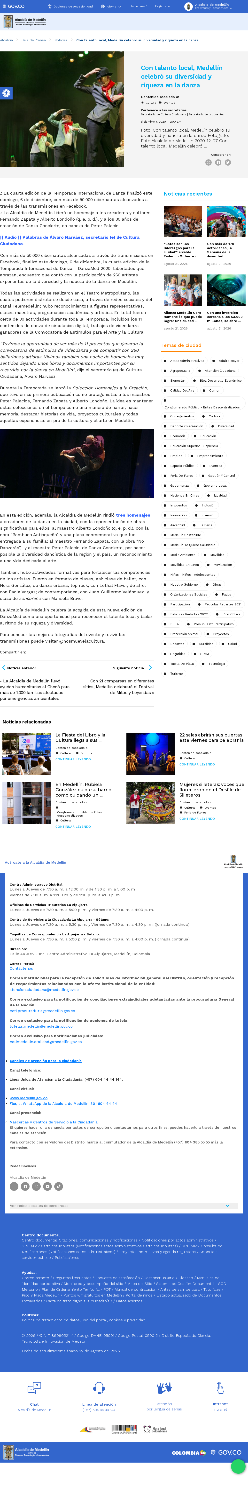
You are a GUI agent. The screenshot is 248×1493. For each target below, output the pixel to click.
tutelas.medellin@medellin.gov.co (41, 1026)
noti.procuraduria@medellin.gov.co (42, 1011)
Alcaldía (6, 40)
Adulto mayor (229, 361)
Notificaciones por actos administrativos (177, 1240)
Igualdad (220, 495)
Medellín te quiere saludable (192, 545)
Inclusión (209, 505)
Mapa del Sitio (140, 1283)
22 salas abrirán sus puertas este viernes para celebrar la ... (211, 740)
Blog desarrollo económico (221, 380)
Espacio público (182, 466)
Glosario (186, 1278)
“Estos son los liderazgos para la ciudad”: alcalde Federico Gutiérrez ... (182, 250)
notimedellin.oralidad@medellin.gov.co (46, 1041)
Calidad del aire (182, 390)
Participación (180, 604)
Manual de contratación (136, 1289)
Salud (232, 644)
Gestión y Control (221, 475)
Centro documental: (40, 1240)
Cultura (151, 102)
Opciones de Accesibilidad (73, 6)
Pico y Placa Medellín (41, 1295)
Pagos (226, 594)
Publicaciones (67, 1257)
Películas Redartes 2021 (223, 604)
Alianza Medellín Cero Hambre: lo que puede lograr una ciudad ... (183, 317)
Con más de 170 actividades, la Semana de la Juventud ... (220, 250)
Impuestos (178, 505)
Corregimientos (182, 416)
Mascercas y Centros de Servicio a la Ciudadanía (54, 1122)
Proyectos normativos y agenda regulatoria (157, 1251)
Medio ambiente (182, 555)
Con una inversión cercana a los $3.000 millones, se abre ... (225, 317)
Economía (178, 436)
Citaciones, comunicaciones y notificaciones (98, 1240)
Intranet (220, 1409)
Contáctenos (21, 968)
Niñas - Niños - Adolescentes (192, 574)
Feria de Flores (182, 475)
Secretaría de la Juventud (207, 114)
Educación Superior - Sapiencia (194, 446)
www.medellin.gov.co (28, 1098)
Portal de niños (140, 1295)
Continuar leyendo (73, 759)
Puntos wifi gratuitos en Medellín (93, 1295)
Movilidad (217, 555)
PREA (174, 624)
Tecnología (217, 664)
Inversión (209, 515)
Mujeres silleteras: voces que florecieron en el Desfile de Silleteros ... (211, 790)
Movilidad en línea (184, 565)
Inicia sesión (140, 6)
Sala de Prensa (34, 40)
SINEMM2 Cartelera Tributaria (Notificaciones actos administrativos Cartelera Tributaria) (100, 1246)
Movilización (223, 565)
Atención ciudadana (220, 370)
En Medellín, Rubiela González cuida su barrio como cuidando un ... (83, 790)
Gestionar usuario (160, 1278)
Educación (208, 436)
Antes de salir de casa (180, 1289)
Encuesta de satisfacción (118, 1278)
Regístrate (162, 6)
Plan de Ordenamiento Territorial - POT (77, 1289)
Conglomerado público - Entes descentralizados (79, 814)
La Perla (206, 525)
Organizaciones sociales (188, 594)
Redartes (177, 644)
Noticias (61, 40)
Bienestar (177, 380)
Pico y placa (231, 614)
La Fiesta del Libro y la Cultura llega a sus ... (80, 737)
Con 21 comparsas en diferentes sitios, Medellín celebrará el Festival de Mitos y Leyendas (118, 686)
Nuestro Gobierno (184, 584)
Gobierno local (215, 485)
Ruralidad (206, 644)
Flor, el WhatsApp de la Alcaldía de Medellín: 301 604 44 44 (63, 1103)
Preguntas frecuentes (73, 1278)
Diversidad (226, 426)
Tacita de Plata (182, 664)
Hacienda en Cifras (184, 495)
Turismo (176, 673)
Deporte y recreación (186, 426)
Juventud (177, 525)
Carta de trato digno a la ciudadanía (77, 1301)
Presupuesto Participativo (214, 624)
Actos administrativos (187, 361)
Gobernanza (179, 485)
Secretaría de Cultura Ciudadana (163, 114)
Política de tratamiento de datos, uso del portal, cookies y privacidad (83, 1320)
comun (214, 390)
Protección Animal (184, 634)
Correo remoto (36, 1278)
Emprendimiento (210, 456)
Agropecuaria (180, 370)
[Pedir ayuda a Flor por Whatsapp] (238, 1466)
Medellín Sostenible (185, 535)
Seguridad (178, 654)
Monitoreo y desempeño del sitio (94, 1283)
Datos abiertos (129, 1301)
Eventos (169, 102)
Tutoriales (212, 1289)
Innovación (178, 515)
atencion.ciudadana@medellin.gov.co (44, 989)
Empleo (176, 456)
